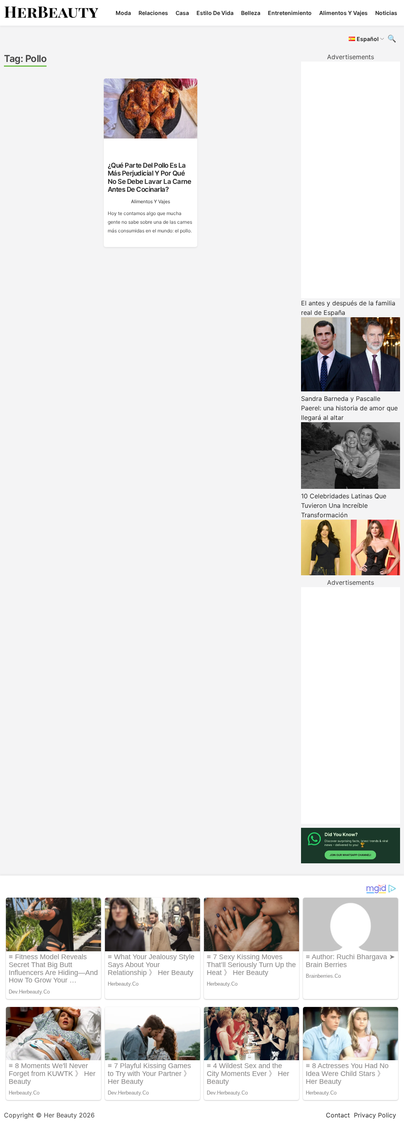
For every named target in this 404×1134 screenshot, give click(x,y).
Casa (182, 12)
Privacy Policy (375, 1115)
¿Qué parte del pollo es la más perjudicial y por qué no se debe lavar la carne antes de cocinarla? (149, 177)
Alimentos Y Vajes (343, 12)
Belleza (250, 12)
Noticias (386, 12)
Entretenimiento (290, 12)
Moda (123, 12)
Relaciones (153, 12)
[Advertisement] (350, 180)
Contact (338, 1115)
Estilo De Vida (215, 12)
